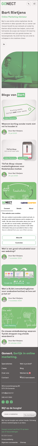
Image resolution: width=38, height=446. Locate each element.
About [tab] (31, 208)
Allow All (19, 237)
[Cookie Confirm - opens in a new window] (28, 203)
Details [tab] (19, 208)
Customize (19, 243)
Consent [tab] (7, 208)
